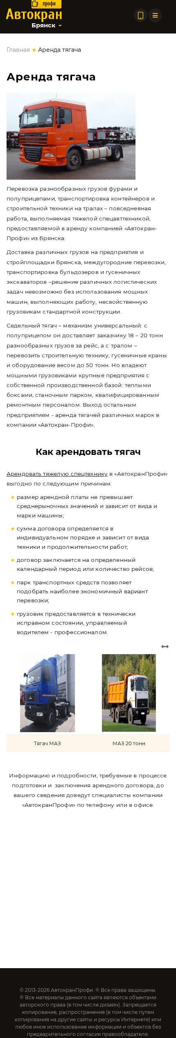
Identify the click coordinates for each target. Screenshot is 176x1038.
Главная (18, 49)
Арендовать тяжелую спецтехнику (57, 473)
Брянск (43, 25)
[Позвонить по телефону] (140, 15)
